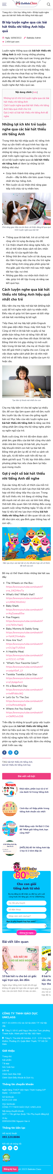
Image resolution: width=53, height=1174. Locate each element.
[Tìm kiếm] (48, 4)
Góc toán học (8, 1067)
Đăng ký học (10, 1169)
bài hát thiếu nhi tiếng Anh (20, 761)
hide (35, 92)
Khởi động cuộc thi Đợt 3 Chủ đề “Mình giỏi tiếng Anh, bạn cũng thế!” (34, 829)
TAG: (4, 761)
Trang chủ (7, 12)
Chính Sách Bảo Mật (11, 1074)
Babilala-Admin (34, 37)
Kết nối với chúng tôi (11, 1143)
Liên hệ (5, 1070)
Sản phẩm (6, 1059)
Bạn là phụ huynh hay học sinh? (21, 921)
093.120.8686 (11, 1137)
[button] (6, 971)
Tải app (5, 1063)
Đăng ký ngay (26, 932)
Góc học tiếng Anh (22, 12)
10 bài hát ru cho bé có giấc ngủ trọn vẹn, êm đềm (19, 978)
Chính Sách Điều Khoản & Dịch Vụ (18, 1077)
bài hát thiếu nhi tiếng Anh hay (16, 764)
